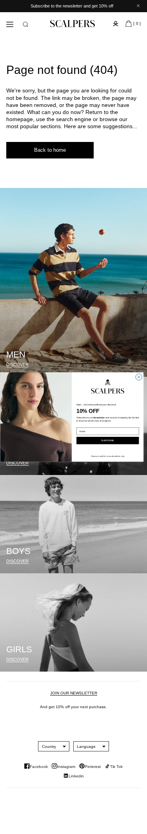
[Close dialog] (138, 377)
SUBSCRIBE (107, 440)
